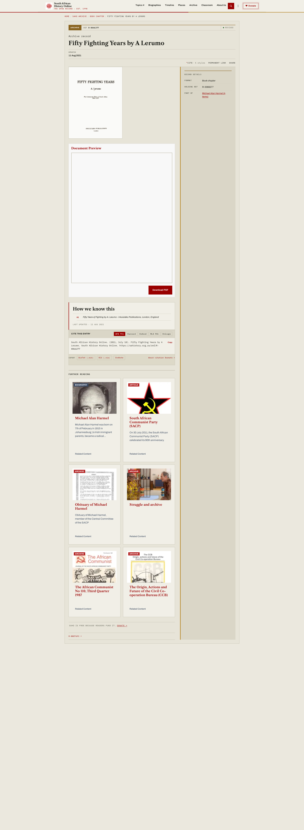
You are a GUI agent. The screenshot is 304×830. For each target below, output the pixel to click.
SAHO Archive (80, 16)
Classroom (207, 5)
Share (232, 62)
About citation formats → (161, 358)
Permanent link (217, 62)
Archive (193, 5)
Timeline (169, 5)
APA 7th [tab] (119, 334)
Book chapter (97, 16)
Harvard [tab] (131, 334)
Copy (170, 342)
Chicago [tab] (166, 334)
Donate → (122, 625)
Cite (195, 62)
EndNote (119, 358)
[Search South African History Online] (231, 6)
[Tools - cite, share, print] (237, 6)
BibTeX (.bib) (86, 358)
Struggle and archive (146, 505)
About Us (221, 5)
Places (181, 5)
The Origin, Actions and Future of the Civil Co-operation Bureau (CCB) (149, 591)
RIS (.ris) (104, 358)
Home (67, 16)
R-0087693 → (75, 636)
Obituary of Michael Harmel (91, 506)
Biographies (154, 5)
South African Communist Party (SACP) (144, 422)
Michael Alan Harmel (92, 418)
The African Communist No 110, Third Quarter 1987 (94, 591)
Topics (140, 5)
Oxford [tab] (143, 334)
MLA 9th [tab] (154, 334)
